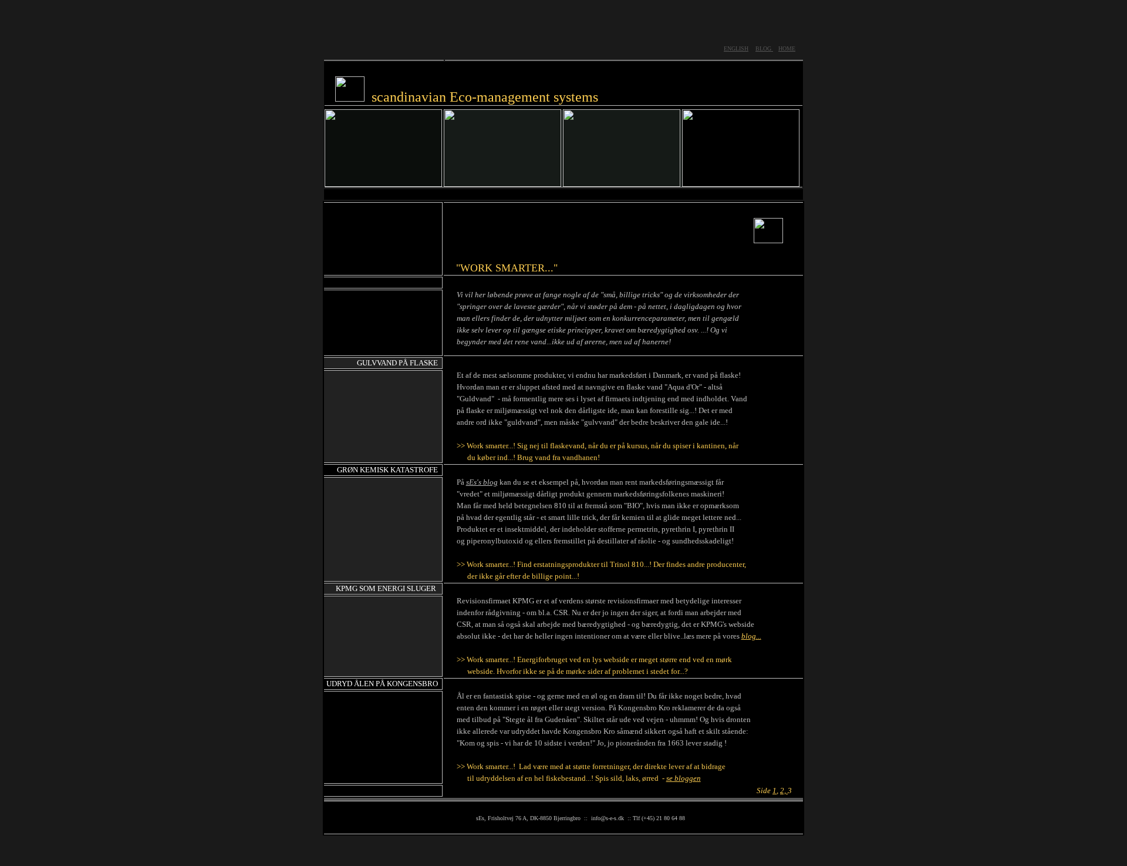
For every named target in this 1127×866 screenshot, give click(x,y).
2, (784, 790)
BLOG (764, 48)
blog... (751, 636)
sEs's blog (482, 482)
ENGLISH (736, 48)
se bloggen (683, 778)
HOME (786, 48)
